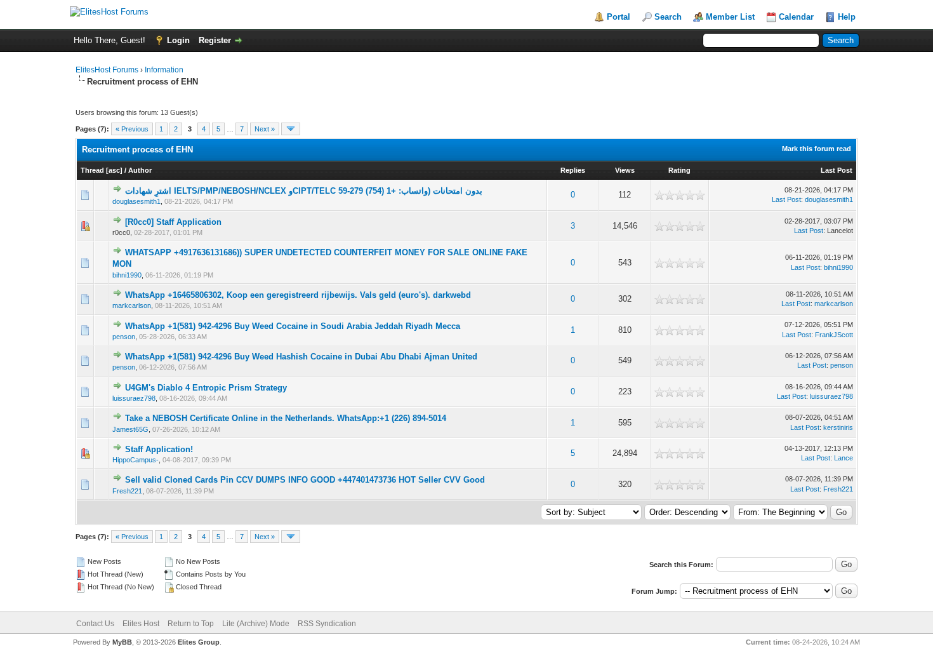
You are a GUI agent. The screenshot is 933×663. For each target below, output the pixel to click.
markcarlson (131, 305)
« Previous (132, 129)
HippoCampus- (135, 460)
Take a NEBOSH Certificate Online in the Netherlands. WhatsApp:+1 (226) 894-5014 (285, 418)
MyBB (122, 642)
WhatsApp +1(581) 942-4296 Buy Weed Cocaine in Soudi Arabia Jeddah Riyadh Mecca (292, 326)
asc (114, 170)
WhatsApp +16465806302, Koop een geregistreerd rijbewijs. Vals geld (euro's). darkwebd (298, 295)
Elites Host (140, 623)
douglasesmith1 (136, 201)
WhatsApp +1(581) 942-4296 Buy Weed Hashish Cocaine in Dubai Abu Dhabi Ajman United (301, 356)
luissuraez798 (134, 398)
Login (178, 40)
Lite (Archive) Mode (255, 623)
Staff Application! (159, 449)
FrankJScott (834, 334)
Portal (618, 17)
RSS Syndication (327, 623)
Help (847, 17)
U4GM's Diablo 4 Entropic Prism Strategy (206, 387)
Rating (679, 170)
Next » (265, 129)
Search (668, 17)
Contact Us (95, 623)
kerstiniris (838, 427)
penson (123, 336)
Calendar (796, 17)
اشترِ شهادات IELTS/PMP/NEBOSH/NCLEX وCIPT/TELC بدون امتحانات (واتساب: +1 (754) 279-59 (303, 191)
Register (215, 40)
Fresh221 (127, 491)
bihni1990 (127, 275)
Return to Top (191, 623)
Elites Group (199, 642)
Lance (843, 458)
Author (140, 170)
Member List (730, 17)
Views (625, 170)
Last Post (836, 170)
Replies (572, 170)
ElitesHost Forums (107, 69)
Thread (92, 170)
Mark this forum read (816, 148)
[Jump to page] (290, 129)
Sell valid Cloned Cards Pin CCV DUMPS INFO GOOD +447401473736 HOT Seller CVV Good (305, 480)
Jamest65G (130, 429)
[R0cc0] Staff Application (173, 222)
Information (164, 69)
